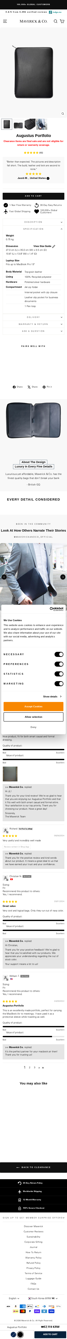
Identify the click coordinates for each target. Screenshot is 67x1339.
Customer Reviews (33, 1232)
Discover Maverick (33, 1226)
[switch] (59, 664)
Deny (33, 727)
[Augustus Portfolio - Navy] (12, 1143)
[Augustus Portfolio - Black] (16, 1143)
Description (33, 222)
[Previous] (4, 577)
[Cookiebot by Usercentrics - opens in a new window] (49, 609)
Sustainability (33, 1237)
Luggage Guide (33, 1279)
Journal (33, 1247)
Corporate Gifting (33, 1242)
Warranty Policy (33, 1258)
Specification (33, 229)
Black (20, 1334)
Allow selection (33, 717)
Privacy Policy (33, 1268)
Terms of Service (33, 1273)
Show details (50, 696)
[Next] (62, 577)
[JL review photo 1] (10, 774)
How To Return (33, 1252)
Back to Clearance (36, 1167)
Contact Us (33, 1289)
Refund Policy (33, 1263)
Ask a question (33, 331)
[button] (31, 153)
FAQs (33, 1284)
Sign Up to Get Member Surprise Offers (33, 1218)
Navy (13, 1334)
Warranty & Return (33, 324)
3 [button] (34, 1067)
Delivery (33, 317)
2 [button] (29, 1067)
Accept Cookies (33, 706)
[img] (10, 836)
